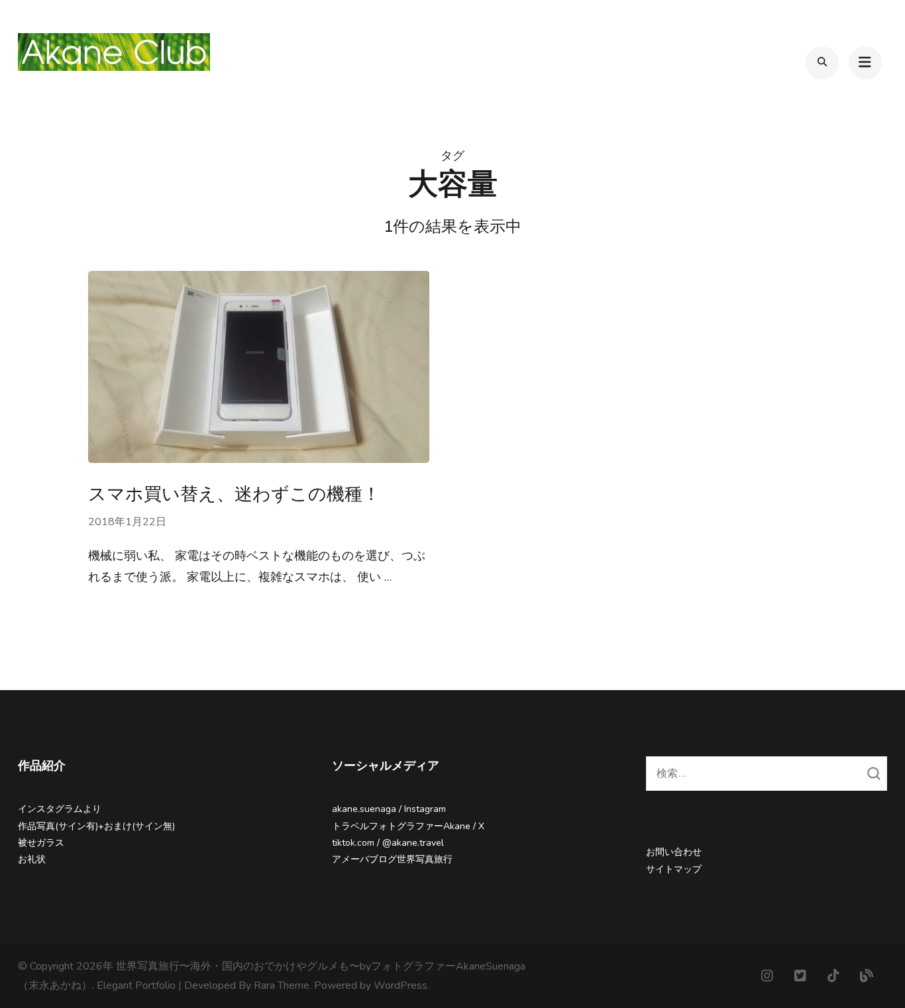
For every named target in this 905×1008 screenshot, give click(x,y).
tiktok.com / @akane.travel (388, 842)
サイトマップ (674, 869)
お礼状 (32, 859)
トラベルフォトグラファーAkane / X (408, 826)
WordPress (400, 985)
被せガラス (41, 842)
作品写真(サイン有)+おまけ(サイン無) (96, 826)
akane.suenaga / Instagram (389, 809)
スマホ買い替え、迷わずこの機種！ (234, 494)
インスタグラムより (59, 809)
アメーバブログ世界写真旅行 (392, 859)
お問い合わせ (674, 852)
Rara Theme (281, 985)
